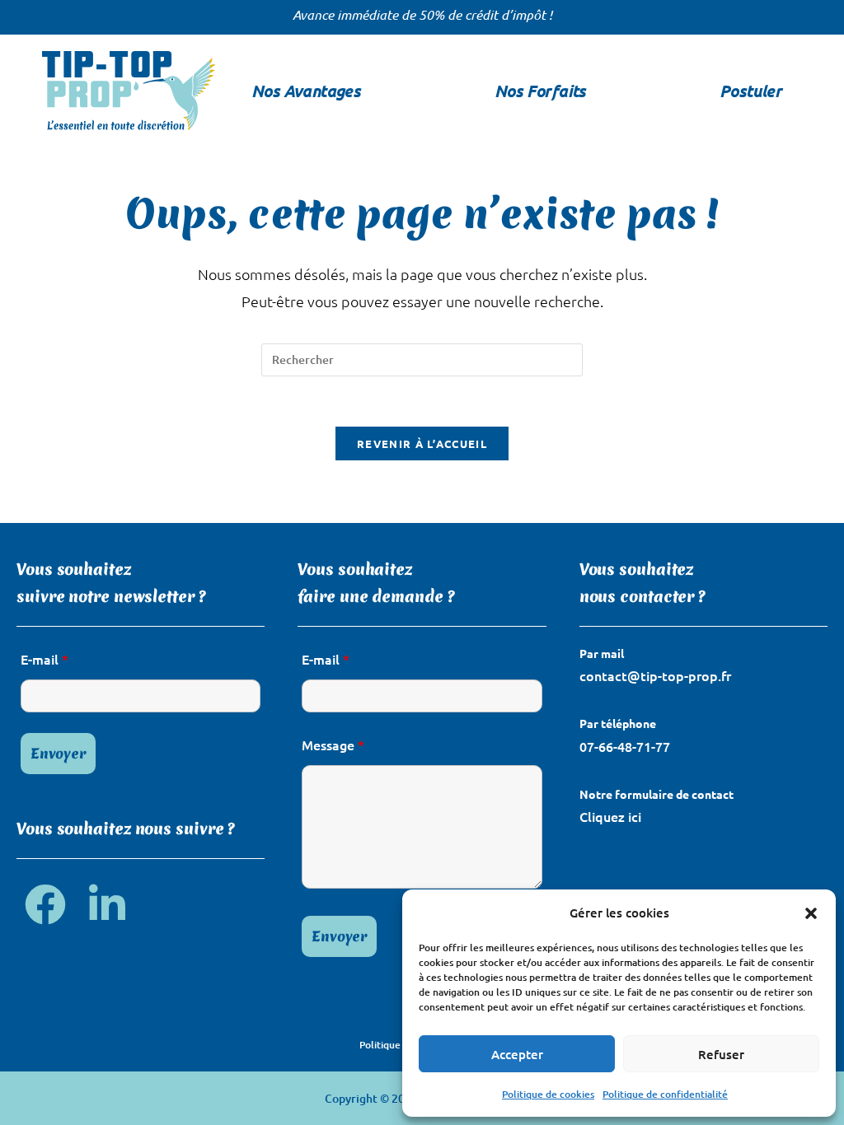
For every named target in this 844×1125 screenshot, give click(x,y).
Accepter (517, 1054)
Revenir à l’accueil (422, 443)
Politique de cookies (548, 1094)
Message (333, 744)
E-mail (44, 659)
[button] (811, 913)
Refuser (721, 1054)
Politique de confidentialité (665, 1094)
